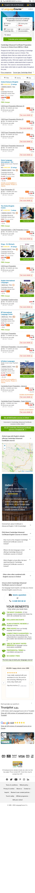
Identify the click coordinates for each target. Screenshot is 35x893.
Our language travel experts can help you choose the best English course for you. (17, 589)
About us (19, 788)
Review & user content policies (20, 792)
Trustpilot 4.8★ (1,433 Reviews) (13, 5)
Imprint (6, 792)
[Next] (33, 72)
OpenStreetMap (29, 471)
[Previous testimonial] (3, 683)
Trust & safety (10, 796)
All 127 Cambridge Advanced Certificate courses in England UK (17, 428)
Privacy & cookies (9, 788)
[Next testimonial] (31, 683)
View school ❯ (27, 97)
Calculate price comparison (17, 39)
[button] (1, 1)
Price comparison (6, 72)
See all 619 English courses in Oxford (16, 418)
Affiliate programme (22, 796)
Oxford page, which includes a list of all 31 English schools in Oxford (17, 507)
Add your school (18, 800)
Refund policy (24, 785)
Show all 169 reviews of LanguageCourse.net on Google (16, 727)
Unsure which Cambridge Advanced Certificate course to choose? (14, 584)
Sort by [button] (19, 78)
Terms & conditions (12, 785)
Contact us (27, 788)
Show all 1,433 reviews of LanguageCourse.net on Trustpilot (17, 714)
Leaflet (22, 471)
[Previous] (1, 72)
